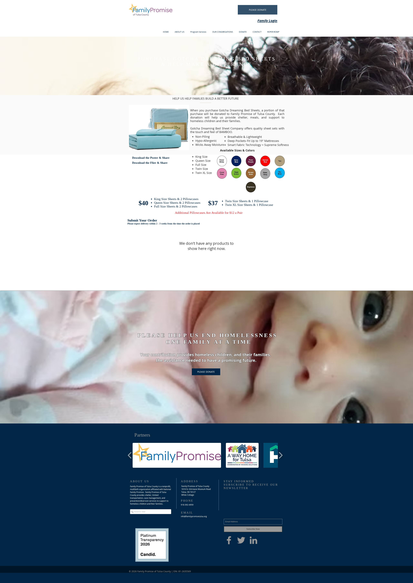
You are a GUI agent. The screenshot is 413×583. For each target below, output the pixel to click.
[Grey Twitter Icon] (241, 540)
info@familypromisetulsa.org (194, 516)
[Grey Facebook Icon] (229, 540)
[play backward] (129, 455)
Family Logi (266, 20)
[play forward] (280, 455)
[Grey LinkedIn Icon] (253, 540)
